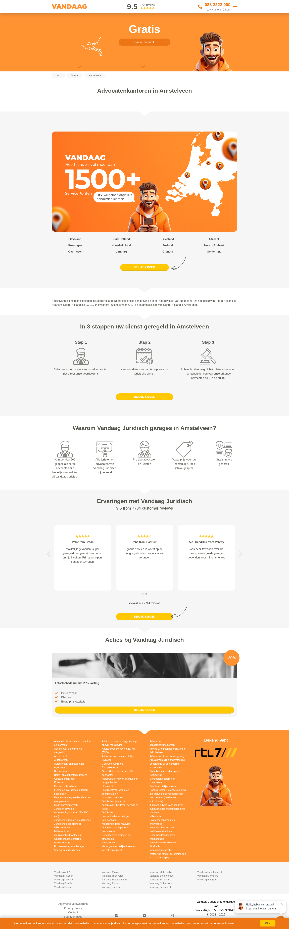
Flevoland (74, 239)
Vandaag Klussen (63, 875)
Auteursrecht (61, 759)
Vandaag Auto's (62, 872)
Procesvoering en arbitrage (69, 846)
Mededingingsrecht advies (116, 823)
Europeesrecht (110, 767)
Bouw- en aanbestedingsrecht (70, 774)
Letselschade (109, 820)
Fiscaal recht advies (65, 786)
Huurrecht (107, 786)
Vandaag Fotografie (207, 879)
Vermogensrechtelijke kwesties (119, 846)
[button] (48, 554)
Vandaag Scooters (160, 879)
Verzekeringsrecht (112, 850)
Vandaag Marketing (207, 875)
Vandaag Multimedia (161, 872)
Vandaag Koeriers (64, 879)
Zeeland (168, 245)
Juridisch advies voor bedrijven (166, 804)
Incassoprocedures (112, 797)
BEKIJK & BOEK (144, 267)
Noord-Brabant (214, 245)
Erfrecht (58, 782)
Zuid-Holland (121, 239)
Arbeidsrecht (61, 756)
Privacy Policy (73, 908)
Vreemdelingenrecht (160, 850)
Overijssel (75, 251)
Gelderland (214, 251)
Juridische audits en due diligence (72, 820)
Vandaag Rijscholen (112, 875)
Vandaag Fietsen (111, 883)
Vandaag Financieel (160, 887)
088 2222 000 (217, 4)
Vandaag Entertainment (114, 879)
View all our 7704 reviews (144, 603)
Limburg (121, 251)
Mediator (154, 812)
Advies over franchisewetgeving (167, 756)
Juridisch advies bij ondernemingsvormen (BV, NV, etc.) (71, 812)
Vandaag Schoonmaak (162, 875)
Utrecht (214, 239)
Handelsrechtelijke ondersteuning (168, 789)
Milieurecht (155, 816)
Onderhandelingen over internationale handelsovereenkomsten (163, 839)
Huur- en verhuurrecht (66, 804)
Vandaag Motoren (111, 872)
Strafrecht (155, 846)
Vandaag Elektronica (161, 883)
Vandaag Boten (62, 887)
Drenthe (167, 251)
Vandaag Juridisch (112, 887)
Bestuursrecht (62, 771)
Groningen (75, 245)
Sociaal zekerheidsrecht (67, 850)
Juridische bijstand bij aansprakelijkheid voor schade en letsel (120, 805)
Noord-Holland (121, 245)
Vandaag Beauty (63, 883)
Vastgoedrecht (110, 842)
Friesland (168, 239)
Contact (73, 912)
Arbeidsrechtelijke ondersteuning (167, 759)
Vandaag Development (209, 872)
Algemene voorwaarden (73, 903)
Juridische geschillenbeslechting (167, 808)
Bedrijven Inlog (73, 916)
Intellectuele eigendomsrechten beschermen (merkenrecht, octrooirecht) (166, 797)
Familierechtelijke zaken (163, 786)
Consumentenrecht (64, 778)
